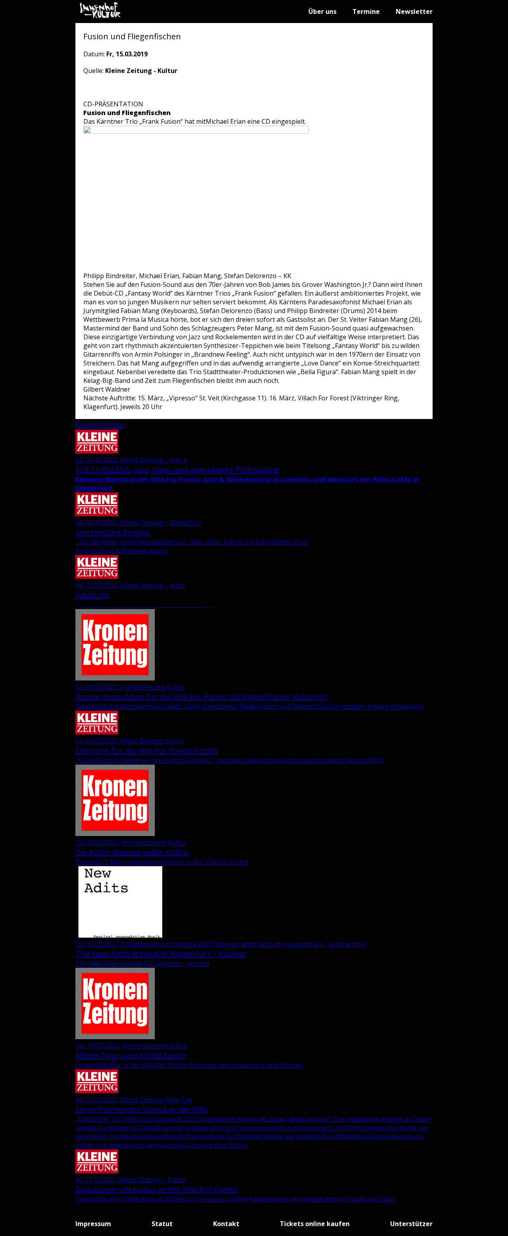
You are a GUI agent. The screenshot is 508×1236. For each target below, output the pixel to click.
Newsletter (414, 11)
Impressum (93, 1223)
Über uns (322, 11)
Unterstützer (411, 1223)
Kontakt (226, 1223)
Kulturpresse (100, 424)
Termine (366, 11)
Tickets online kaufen (315, 1223)
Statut (162, 1223)
